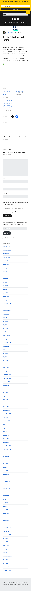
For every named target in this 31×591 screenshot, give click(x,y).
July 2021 (5, 282)
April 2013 (5, 542)
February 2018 (6, 406)
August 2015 (6, 495)
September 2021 (7, 275)
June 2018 (5, 392)
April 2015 (5, 510)
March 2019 (6, 364)
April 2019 (5, 360)
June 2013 (5, 538)
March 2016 (6, 474)
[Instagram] (15, 19)
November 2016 (7, 449)
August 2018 (6, 385)
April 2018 (5, 399)
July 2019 (5, 349)
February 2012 (6, 566)
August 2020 (6, 314)
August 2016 (6, 456)
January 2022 (6, 268)
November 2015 (7, 485)
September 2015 (7, 492)
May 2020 (5, 325)
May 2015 (5, 506)
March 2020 (6, 332)
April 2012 (5, 563)
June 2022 (5, 261)
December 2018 (7, 374)
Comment (5, 158)
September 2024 (7, 250)
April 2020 (5, 328)
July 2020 (5, 317)
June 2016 (5, 463)
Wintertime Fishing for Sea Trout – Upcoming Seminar (8, 92)
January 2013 (6, 549)
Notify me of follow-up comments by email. (14, 208)
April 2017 (5, 431)
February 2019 (6, 367)
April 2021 (5, 293)
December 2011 (7, 570)
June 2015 (5, 502)
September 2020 (7, 310)
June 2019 (5, 353)
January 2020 (6, 339)
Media (13, 24)
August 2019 (6, 346)
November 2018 (7, 378)
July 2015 (5, 499)
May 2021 (5, 289)
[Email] (17, 19)
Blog (18, 24)
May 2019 (5, 357)
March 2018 (6, 403)
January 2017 (6, 442)
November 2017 (7, 417)
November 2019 (7, 342)
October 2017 (6, 421)
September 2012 (7, 556)
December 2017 (7, 413)
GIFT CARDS (22, 22)
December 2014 (7, 524)
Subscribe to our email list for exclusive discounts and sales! (15, 2)
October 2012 (6, 552)
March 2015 (6, 513)
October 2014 (6, 531)
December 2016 (7, 445)
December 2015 (7, 481)
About (10, 22)
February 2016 (6, 478)
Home (5, 22)
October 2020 (6, 307)
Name (4, 179)
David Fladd (10, 33)
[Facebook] (13, 19)
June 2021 (5, 285)
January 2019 (6, 371)
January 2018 (6, 410)
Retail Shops (7, 24)
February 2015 (6, 517)
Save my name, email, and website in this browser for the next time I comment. (15, 203)
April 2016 (5, 470)
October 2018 (6, 381)
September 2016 (7, 453)
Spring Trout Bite (23, 137)
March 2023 (6, 253)
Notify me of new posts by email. (12, 212)
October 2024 (6, 246)
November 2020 (7, 303)
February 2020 (6, 335)
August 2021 (6, 278)
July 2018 (5, 389)
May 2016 (5, 467)
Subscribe (6, 233)
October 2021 (6, 271)
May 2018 (5, 396)
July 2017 (5, 424)
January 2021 (6, 300)
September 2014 (7, 534)
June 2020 (5, 321)
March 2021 (6, 296)
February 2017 (6, 438)
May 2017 (5, 428)
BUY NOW (15, 22)
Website (5, 193)
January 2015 (6, 520)
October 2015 (6, 488)
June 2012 (5, 559)
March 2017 (6, 435)
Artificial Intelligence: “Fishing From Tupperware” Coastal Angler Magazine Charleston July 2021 (7, 104)
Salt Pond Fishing (20, 91)
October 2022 (6, 257)
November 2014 (7, 527)
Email (4, 186)
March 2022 (6, 264)
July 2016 (5, 460)
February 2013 (6, 545)
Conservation (23, 24)
